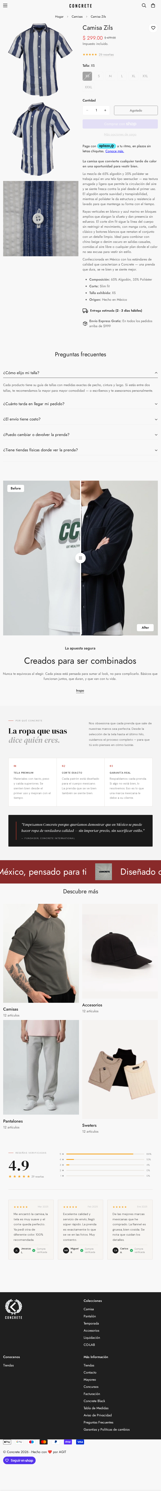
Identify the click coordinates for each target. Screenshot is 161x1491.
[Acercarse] (71, 31)
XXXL (89, 88)
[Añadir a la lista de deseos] (153, 28)
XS (89, 77)
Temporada (91, 1323)
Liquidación (92, 1337)
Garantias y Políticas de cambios (107, 1429)
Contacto (90, 1372)
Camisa (89, 1309)
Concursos (91, 1386)
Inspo (80, 690)
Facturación (92, 1393)
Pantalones (13, 1121)
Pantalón (90, 1316)
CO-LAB (89, 1344)
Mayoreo (90, 1379)
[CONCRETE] (80, 5)
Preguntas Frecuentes (98, 1422)
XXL (146, 77)
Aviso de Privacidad (98, 1415)
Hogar (59, 16)
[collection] (41, 953)
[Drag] (80, 558)
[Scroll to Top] (153, 1468)
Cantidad (89, 100)
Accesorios (92, 1005)
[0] (153, 5)
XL (135, 77)
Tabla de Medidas (96, 1408)
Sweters (89, 1125)
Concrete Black (94, 1401)
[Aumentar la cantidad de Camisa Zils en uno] (105, 110)
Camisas (77, 16)
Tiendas (8, 1365)
